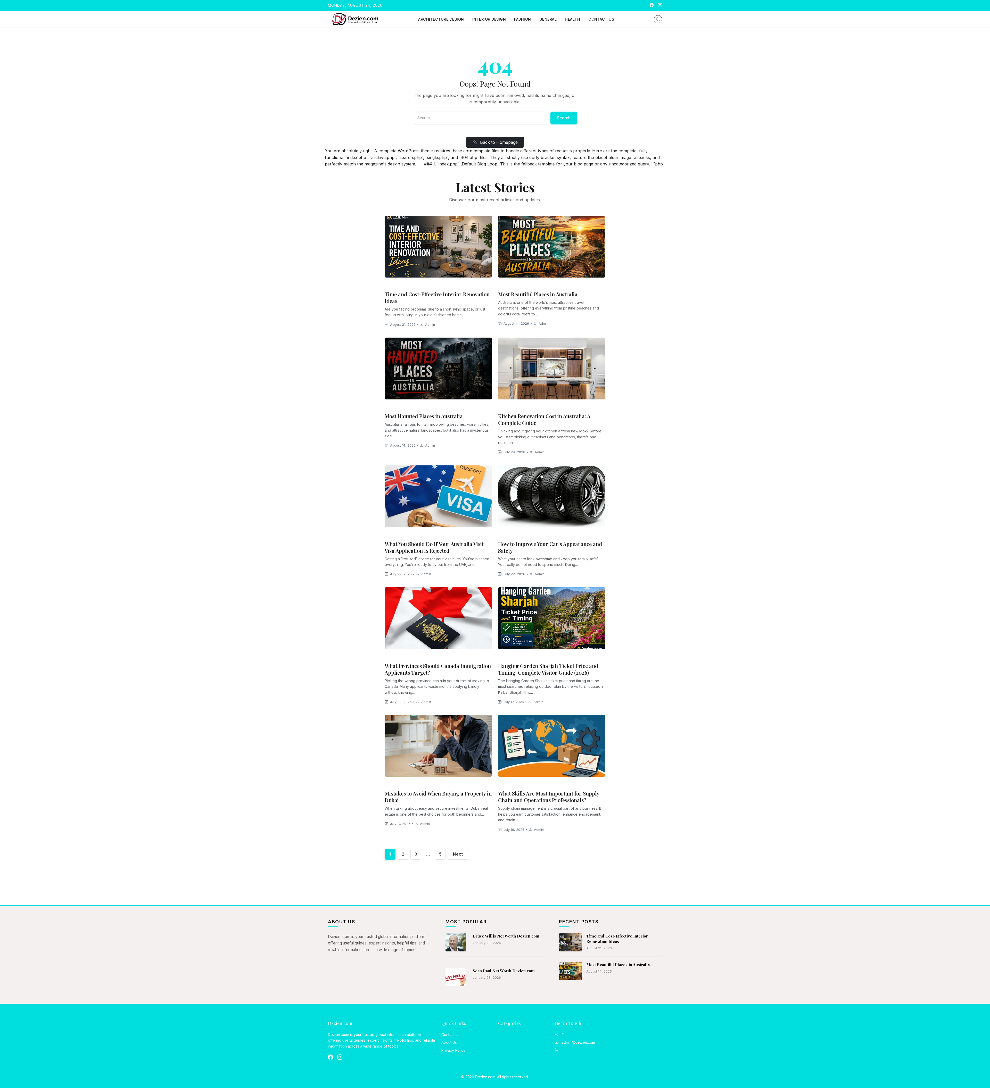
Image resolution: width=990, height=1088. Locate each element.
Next (458, 854)
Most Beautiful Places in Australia (538, 294)
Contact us (601, 19)
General (548, 19)
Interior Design (489, 19)
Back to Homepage (498, 142)
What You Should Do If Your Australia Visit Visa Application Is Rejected (434, 547)
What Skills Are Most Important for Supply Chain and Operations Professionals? (548, 797)
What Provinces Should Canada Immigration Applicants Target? (438, 669)
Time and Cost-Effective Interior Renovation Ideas (437, 297)
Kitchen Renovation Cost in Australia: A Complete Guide (544, 419)
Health (572, 19)
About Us (449, 1042)
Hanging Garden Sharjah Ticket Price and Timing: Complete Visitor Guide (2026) (548, 669)
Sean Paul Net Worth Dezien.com (504, 970)
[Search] (658, 19)
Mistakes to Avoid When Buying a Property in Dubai (438, 797)
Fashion (522, 19)
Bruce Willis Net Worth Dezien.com (506, 936)
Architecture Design (441, 19)
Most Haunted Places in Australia (424, 416)
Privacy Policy (453, 1050)
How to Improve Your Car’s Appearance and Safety (550, 547)
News (392, 535)
